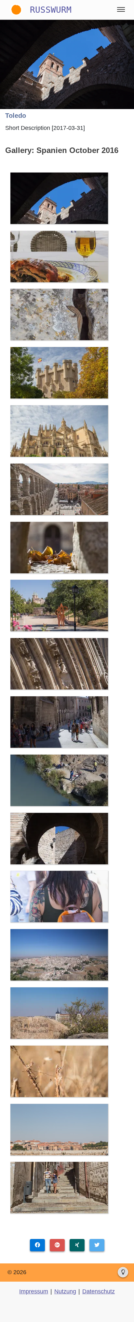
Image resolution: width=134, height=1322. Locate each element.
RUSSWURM (51, 10)
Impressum (33, 1291)
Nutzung (65, 1291)
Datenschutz (98, 1291)
